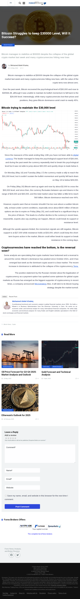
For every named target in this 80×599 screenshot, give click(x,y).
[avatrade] (25, 526)
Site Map (5, 593)
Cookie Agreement (8, 595)
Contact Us (13, 593)
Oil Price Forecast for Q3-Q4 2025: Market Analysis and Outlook (19, 373)
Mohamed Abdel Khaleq (19, 65)
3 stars (10, 438)
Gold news (46, 366)
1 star (6, 438)
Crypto (14, 324)
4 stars (13, 438)
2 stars (8, 438)
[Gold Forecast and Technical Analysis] (60, 354)
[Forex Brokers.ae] (37, 3)
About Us (22, 593)
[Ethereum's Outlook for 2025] (20, 397)
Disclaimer (42, 593)
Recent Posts (13, 296)
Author (5, 296)
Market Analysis (8, 45)
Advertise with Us (32, 593)
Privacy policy (52, 593)
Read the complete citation (58, 585)
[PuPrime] (40, 526)
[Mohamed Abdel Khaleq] (7, 309)
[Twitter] (17, 555)
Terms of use (62, 593)
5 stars (15, 438)
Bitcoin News (7, 324)
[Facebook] (11, 555)
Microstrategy (41, 284)
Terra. (75, 266)
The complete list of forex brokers (40, 534)
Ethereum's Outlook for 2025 (16, 415)
